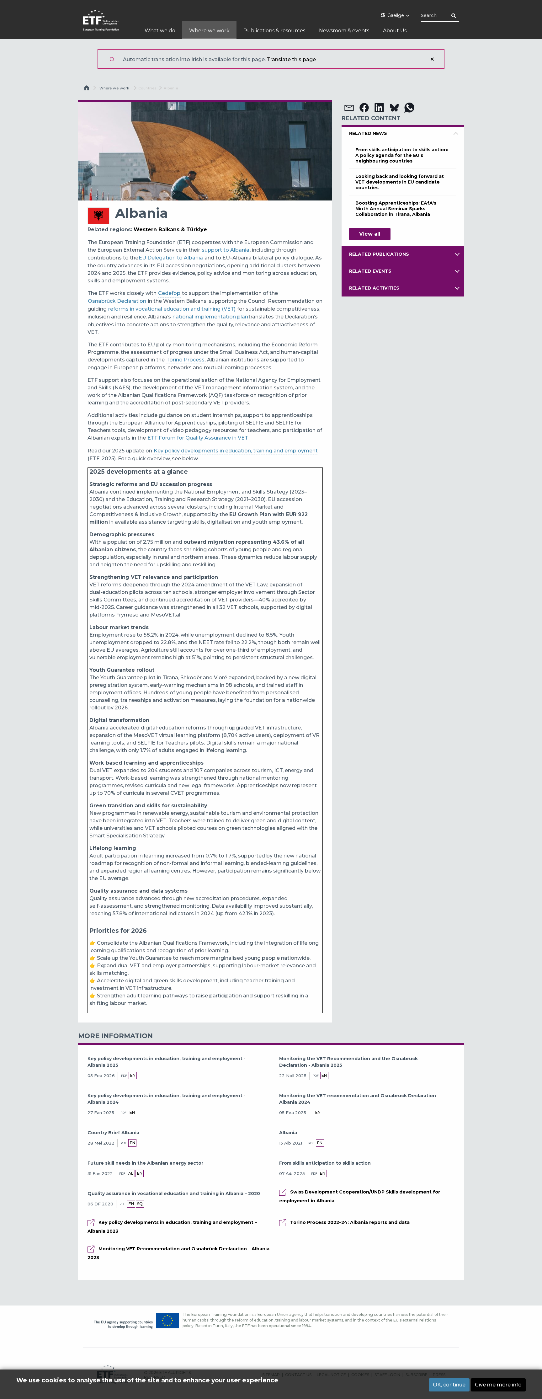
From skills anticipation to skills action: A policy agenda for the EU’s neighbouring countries (401, 155)
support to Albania (225, 250)
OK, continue (449, 1385)
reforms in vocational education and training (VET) (172, 309)
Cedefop (169, 293)
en (133, 1075)
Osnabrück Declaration (117, 301)
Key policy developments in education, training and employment (236, 451)
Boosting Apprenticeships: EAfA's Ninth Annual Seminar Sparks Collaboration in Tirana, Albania (395, 208)
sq (140, 1203)
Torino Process (185, 360)
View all (369, 234)
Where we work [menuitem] (209, 31)
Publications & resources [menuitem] (274, 31)
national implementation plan (210, 317)
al (130, 1173)
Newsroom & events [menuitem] (344, 31)
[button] (349, 107)
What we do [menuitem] (160, 31)
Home (87, 89)
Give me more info (498, 1385)
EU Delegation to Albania (171, 258)
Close (432, 58)
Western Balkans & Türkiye (170, 229)
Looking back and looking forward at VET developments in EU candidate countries (399, 182)
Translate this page (291, 59)
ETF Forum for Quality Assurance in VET (197, 438)
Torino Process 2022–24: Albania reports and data (350, 1222)
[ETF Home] (107, 24)
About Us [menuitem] (394, 31)
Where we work (114, 88)
